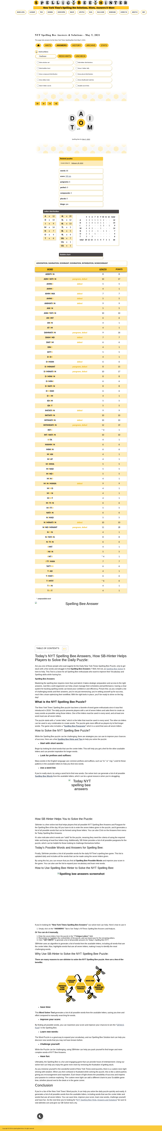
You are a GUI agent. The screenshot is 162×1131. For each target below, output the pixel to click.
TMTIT (49, 581)
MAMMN (50, 445)
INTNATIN (50, 435)
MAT (50, 459)
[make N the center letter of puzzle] (78, 130)
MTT (49, 508)
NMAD (50, 518)
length (102, 269)
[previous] (44, 104)
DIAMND (50, 338)
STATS (104, 45)
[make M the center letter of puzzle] (90, 129)
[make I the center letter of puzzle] (90, 120)
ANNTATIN (50, 313)
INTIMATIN (50, 420)
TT (49, 591)
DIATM (50, 342)
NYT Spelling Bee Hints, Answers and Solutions (96, 1100)
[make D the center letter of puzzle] (72, 120)
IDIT (49, 406)
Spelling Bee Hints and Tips (70, 739)
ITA (50, 440)
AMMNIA (50, 294)
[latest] (56, 104)
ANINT (50, 318)
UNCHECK (80, 56)
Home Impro (61, 12)
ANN (50, 323)
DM (50, 396)
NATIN (49, 513)
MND (50, 474)
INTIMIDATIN (50, 425)
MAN (50, 454)
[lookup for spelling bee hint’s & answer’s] (38, 45)
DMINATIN (50, 372)
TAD (50, 571)
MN (50, 479)
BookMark (112, 12)
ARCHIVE (91, 45)
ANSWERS (62, 45)
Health (72, 12)
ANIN (50, 308)
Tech (41, 12)
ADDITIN (49, 274)
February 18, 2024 (77, 163)
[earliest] (38, 104)
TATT (49, 566)
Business (50, 12)
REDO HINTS (65, 56)
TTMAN (50, 562)
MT (50, 498)
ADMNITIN (50, 279)
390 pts (68, 176)
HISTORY (76, 45)
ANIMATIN (49, 304)
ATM (50, 328)
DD (50, 357)
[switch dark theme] (40, 1116)
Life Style (81, 12)
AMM (50, 289)
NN (50, 532)
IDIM (50, 401)
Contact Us (123, 12)
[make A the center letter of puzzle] (81, 115)
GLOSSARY (32, 12)
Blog (90, 12)
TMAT (50, 576)
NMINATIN (50, 523)
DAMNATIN (50, 333)
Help (143, 12)
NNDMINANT (50, 527)
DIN (50, 347)
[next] (50, 104)
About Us (134, 12)
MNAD (50, 469)
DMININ (50, 377)
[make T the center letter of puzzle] (72, 129)
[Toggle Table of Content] (63, 649)
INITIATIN (50, 415)
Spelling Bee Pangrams (74, 726)
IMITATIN (50, 411)
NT (50, 557)
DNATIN (50, 386)
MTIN (50, 503)
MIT (49, 547)
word (50, 269)
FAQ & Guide (100, 12)
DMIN (50, 381)
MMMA (50, 464)
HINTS (48, 45)
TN (50, 586)
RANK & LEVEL (21, 12)
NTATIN (50, 537)
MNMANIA (50, 484)
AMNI (50, 299)
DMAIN (50, 362)
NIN (50, 552)
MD (50, 488)
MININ (50, 450)
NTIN (50, 542)
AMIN (50, 284)
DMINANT (50, 367)
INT (50, 430)
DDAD (50, 391)
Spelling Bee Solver (114, 669)
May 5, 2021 (86, 139)
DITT (50, 352)
